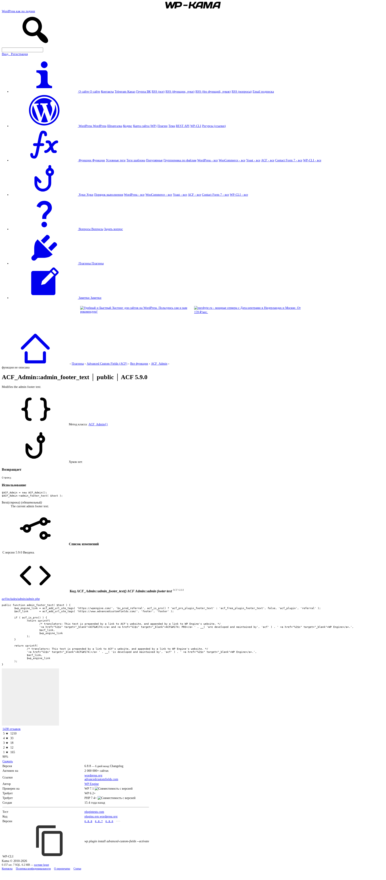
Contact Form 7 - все (288, 160)
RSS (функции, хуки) (180, 91)
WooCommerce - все (232, 160)
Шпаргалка (114, 126)
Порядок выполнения (108, 194)
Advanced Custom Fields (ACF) (107, 363)
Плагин (162, 126)
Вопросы (97, 229)
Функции (98, 160)
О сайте (95, 91)
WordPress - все (207, 160)
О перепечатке (62, 868)
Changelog (116, 766)
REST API (182, 126)
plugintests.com (94, 811)
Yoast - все (253, 160)
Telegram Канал (125, 91)
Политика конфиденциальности (33, 868)
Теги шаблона (135, 160)
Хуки (89, 194)
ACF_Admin (159, 363)
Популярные (154, 160)
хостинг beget (41, 864)
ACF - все (267, 160)
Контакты (107, 91)
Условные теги (116, 160)
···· (118, 821)
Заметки (95, 298)
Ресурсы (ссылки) (214, 126)
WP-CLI (195, 126)
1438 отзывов (11, 729)
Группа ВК (143, 91)
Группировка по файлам (180, 160)
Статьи (77, 868)
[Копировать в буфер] (50, 840)
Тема (171, 126)
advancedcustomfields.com (101, 779)
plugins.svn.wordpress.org (100, 816)
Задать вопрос (113, 229)
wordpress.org (93, 775)
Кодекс (127, 126)
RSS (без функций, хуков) (213, 91)
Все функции (139, 363)
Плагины (98, 263)
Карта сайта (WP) (145, 126)
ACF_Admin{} (98, 424)
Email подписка (263, 91)
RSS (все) (158, 91)
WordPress (99, 126)
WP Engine (91, 784)
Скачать (7, 761)
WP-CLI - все (312, 160)
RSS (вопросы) (242, 91)
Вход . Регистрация (15, 54)
